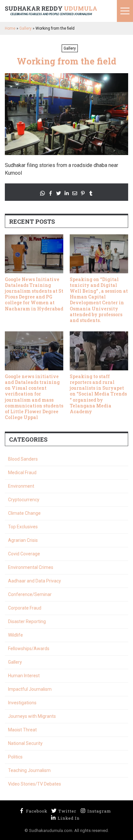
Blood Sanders (23, 459)
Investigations (22, 702)
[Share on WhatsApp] (42, 193)
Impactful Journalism (30, 689)
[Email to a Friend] (74, 193)
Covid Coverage (24, 553)
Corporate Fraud (24, 607)
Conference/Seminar (30, 594)
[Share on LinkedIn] (66, 193)
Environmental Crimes (30, 567)
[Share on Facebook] (50, 193)
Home (10, 28)
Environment (21, 486)
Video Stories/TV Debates (34, 783)
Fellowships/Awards (28, 648)
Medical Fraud (22, 472)
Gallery (25, 28)
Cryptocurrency (23, 499)
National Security (25, 743)
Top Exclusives (23, 526)
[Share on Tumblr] (90, 193)
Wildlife (15, 635)
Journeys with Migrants (32, 716)
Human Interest (24, 675)
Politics (15, 756)
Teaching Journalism (29, 770)
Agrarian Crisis (23, 540)
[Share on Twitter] (58, 193)
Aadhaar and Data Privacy (34, 580)
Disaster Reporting (27, 621)
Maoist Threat (22, 729)
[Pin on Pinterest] (82, 193)
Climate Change (24, 513)
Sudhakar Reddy (51, 10)
